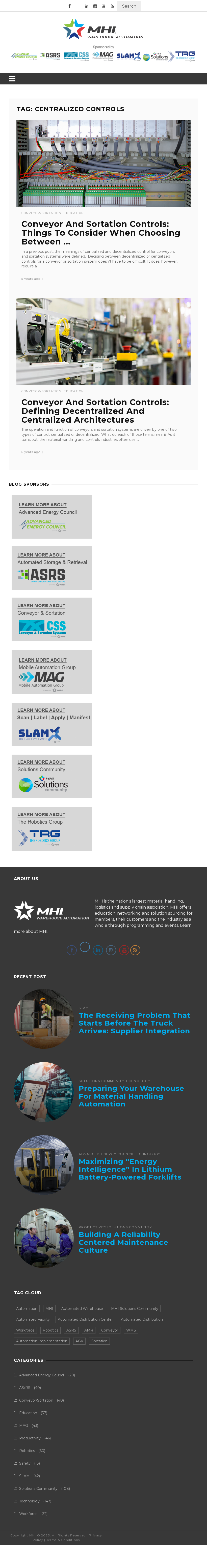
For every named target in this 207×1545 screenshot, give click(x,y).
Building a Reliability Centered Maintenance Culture (123, 1242)
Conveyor (109, 1330)
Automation (26, 1308)
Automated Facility (33, 1319)
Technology (137, 1081)
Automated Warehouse (82, 1308)
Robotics (50, 1330)
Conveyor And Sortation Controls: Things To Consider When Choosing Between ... (100, 232)
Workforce (25, 1330)
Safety (25, 1463)
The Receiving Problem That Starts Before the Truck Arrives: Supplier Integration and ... (135, 1027)
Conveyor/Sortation (41, 213)
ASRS (71, 1330)
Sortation (99, 1341)
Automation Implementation (41, 1341)
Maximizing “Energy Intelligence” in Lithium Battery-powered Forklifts (130, 1169)
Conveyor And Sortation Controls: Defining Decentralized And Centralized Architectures (95, 411)
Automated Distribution (142, 1319)
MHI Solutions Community (134, 1308)
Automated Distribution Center (85, 1319)
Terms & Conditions (63, 1540)
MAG (23, 1425)
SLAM (84, 1007)
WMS (131, 1330)
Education (74, 213)
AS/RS (24, 1387)
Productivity (93, 1227)
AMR (88, 1330)
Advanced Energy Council (107, 1154)
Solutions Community (101, 1081)
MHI (49, 1308)
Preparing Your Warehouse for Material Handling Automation (131, 1096)
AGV (79, 1341)
